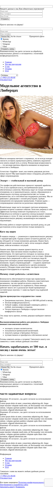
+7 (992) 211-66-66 (7, 77)
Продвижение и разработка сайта (14, 485)
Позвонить (20, 487)
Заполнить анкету (7, 487)
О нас (7, 66)
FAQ (7, 71)
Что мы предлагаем (13, 64)
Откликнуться (6, 80)
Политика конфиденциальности (31, 482)
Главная (8, 62)
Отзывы (8, 69)
